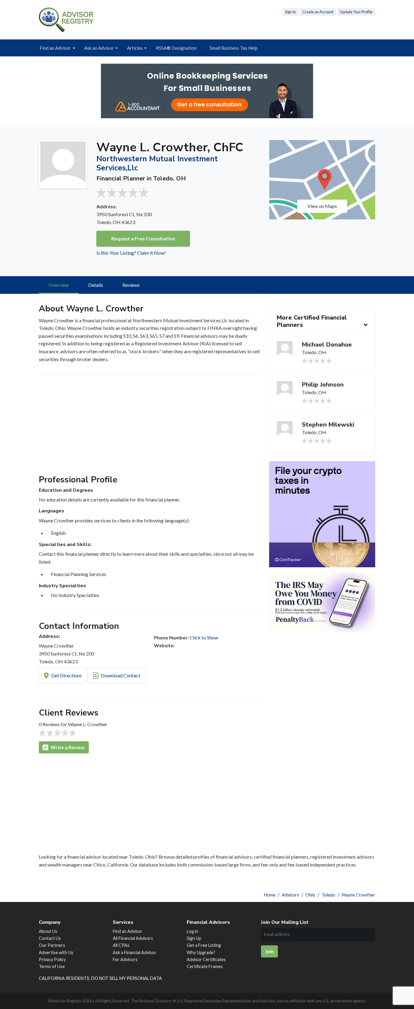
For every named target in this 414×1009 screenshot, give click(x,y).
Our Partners (52, 945)
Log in (192, 931)
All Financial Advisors (133, 938)
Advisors (290, 894)
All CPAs (121, 945)
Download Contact (120, 675)
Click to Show (204, 637)
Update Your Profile (356, 11)
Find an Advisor (55, 48)
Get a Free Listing (204, 945)
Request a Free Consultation (143, 238)
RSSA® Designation (176, 48)
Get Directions (66, 675)
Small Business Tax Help (234, 48)
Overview (58, 285)
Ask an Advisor (99, 48)
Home (269, 894)
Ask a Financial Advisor (134, 952)
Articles (135, 48)
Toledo (328, 894)
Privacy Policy (52, 959)
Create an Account (317, 11)
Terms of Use (52, 966)
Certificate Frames (205, 966)
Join (269, 951)
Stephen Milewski (328, 425)
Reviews (131, 285)
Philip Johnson (323, 384)
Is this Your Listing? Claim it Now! (131, 253)
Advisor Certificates (206, 959)
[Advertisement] (149, 427)
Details (95, 285)
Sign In (290, 11)
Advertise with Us (56, 952)
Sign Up (194, 938)
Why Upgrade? (201, 952)
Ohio (310, 894)
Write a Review (67, 747)
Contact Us (50, 938)
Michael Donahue (327, 344)
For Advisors (125, 959)
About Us (48, 931)
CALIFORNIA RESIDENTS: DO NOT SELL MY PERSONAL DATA (100, 978)
